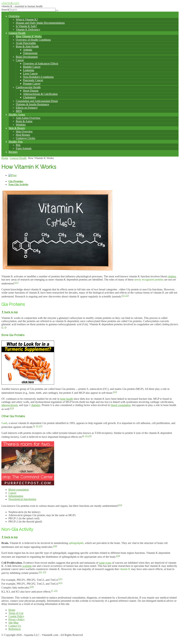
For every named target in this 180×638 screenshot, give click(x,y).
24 (55, 546)
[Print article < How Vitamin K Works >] (12, 175)
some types (105, 562)
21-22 (125, 295)
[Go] (57, 10)
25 (44, 572)
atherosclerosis (9, 405)
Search (5, 9)
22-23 (38, 426)
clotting (172, 276)
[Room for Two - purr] (27, 484)
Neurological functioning (22, 499)
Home (4, 158)
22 (115, 392)
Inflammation (15, 495)
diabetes (35, 405)
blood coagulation (121, 405)
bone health (66, 398)
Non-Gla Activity (18, 184)
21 (16, 282)
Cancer (12, 492)
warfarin (27, 565)
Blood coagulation (18, 489)
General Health (18, 158)
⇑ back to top (9, 311)
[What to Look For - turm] (27, 383)
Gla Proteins (15, 181)
